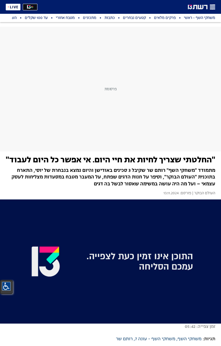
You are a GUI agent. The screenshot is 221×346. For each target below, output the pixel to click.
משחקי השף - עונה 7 (155, 339)
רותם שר (124, 339)
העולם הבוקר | (203, 193)
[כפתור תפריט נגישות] (6, 286)
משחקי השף (189, 339)
